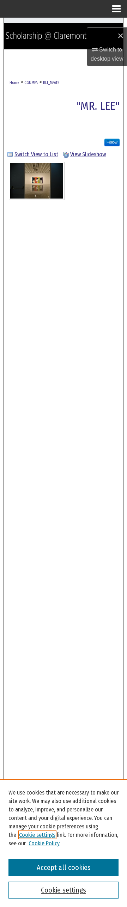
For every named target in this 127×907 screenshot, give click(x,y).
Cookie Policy (44, 843)
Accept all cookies (64, 867)
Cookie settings (37, 835)
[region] (63, 843)
